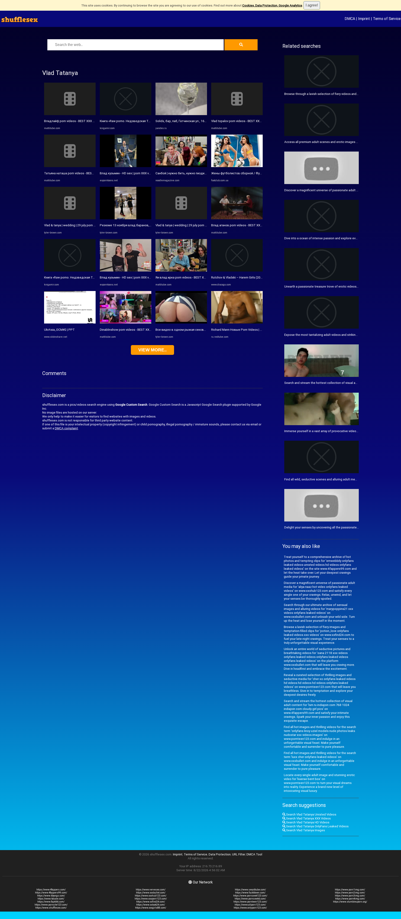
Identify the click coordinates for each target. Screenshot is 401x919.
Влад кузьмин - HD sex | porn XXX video (127, 173)
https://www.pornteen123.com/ (250, 901)
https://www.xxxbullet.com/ (150, 892)
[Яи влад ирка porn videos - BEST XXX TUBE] (181, 270)
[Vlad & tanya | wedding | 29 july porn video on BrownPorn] (70, 218)
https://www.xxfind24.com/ (150, 901)
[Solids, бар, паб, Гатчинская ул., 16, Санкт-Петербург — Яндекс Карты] (181, 114)
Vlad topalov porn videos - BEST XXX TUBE (240, 121)
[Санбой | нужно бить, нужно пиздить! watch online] (181, 166)
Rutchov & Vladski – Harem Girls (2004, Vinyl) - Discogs (249, 277)
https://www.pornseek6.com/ (250, 898)
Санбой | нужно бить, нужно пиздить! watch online (190, 173)
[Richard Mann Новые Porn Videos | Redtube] (237, 322)
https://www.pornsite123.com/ (51, 904)
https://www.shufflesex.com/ (51, 907)
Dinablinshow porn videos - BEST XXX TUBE (129, 330)
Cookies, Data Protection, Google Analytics (272, 5)
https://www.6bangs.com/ (51, 895)
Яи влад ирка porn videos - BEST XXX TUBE (185, 277)
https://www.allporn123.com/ (250, 904)
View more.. (152, 349)
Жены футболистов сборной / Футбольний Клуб (246, 173)
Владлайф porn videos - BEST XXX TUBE (72, 121)
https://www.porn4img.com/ (350, 898)
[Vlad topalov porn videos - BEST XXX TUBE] (237, 114)
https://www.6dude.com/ (51, 898)
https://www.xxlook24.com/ (150, 904)
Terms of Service (387, 18)
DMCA (350, 18)
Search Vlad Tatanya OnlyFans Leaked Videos (317, 826)
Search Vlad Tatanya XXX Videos (308, 818)
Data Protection (220, 854)
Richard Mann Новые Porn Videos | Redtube (241, 330)
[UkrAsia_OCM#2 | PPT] (70, 322)
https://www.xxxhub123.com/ (150, 895)
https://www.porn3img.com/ (350, 895)
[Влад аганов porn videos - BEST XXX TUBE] (237, 218)
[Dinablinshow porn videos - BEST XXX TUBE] (125, 322)
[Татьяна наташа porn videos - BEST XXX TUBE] (70, 166)
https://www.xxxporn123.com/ (151, 898)
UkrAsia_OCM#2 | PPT (59, 330)
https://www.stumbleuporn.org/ (350, 901)
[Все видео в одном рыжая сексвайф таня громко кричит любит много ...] (181, 322)
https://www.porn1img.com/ (350, 889)
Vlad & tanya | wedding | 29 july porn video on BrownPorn (82, 225)
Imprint (364, 18)
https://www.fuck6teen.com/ (250, 892)
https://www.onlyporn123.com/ (250, 907)
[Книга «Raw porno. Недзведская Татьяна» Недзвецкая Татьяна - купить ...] (70, 270)
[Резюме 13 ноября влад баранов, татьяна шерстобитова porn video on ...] (125, 218)
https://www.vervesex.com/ (150, 889)
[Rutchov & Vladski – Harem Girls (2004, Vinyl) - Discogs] (237, 270)
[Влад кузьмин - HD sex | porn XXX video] (125, 166)
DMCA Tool (254, 854)
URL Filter (238, 854)
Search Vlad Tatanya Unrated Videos (310, 814)
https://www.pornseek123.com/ (250, 895)
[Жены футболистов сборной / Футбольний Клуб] (237, 166)
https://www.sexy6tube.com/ (250, 889)
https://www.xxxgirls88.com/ (150, 907)
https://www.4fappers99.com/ (51, 892)
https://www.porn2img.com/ (350, 892)
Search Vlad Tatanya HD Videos (307, 822)
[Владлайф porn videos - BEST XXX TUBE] (70, 114)
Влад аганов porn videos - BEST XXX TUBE (240, 225)
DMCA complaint (66, 428)
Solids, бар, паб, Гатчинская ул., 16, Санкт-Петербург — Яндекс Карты (205, 121)
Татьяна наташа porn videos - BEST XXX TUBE (76, 173)
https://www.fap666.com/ (51, 901)
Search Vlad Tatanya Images (305, 830)
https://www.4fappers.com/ (51, 889)
